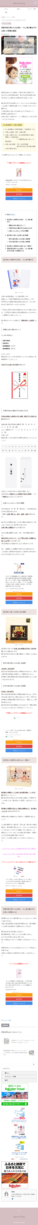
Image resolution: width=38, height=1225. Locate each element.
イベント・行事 (32, 9)
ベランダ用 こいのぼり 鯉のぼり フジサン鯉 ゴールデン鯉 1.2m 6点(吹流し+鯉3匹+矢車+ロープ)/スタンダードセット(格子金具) (19, 881)
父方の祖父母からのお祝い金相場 (19, 241)
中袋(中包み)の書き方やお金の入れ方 (20, 228)
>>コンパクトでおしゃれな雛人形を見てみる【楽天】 (19, 849)
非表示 (13, 214)
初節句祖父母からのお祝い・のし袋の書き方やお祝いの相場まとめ (19, 250)
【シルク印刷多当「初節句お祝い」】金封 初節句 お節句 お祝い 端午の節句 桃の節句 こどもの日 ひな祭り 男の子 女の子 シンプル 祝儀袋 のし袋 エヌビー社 (19, 984)
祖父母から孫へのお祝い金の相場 (17, 235)
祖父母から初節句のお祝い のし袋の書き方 (19, 220)
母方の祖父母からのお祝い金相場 (19, 239)
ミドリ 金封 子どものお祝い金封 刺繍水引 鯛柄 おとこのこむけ (19, 731)
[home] (13, 1199)
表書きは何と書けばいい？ (17, 225)
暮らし (19, 9)
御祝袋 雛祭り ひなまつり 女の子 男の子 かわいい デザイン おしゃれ (19, 181)
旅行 (6, 12)
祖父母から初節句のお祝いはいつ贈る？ (19, 246)
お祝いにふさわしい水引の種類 (18, 231)
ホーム (6, 9)
